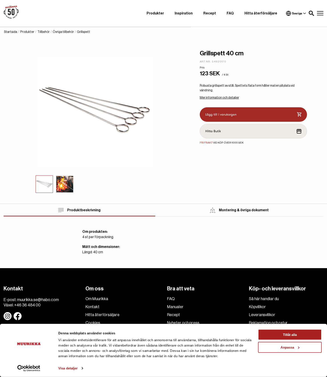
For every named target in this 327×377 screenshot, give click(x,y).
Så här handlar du (264, 299)
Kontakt (92, 307)
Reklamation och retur (268, 323)
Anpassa (287, 347)
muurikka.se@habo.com (38, 300)
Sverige (297, 13)
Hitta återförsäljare (260, 13)
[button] (311, 13)
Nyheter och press (183, 323)
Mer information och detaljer (219, 97)
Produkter (155, 13)
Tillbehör (43, 32)
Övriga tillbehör (63, 32)
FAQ (230, 13)
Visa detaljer (68, 368)
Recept (209, 13)
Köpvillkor (257, 307)
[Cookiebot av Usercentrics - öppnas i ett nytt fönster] (28, 368)
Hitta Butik (213, 131)
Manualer (175, 307)
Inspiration (184, 13)
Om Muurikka (96, 299)
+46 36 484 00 (27, 305)
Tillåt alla (290, 335)
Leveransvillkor (262, 315)
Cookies (92, 323)
